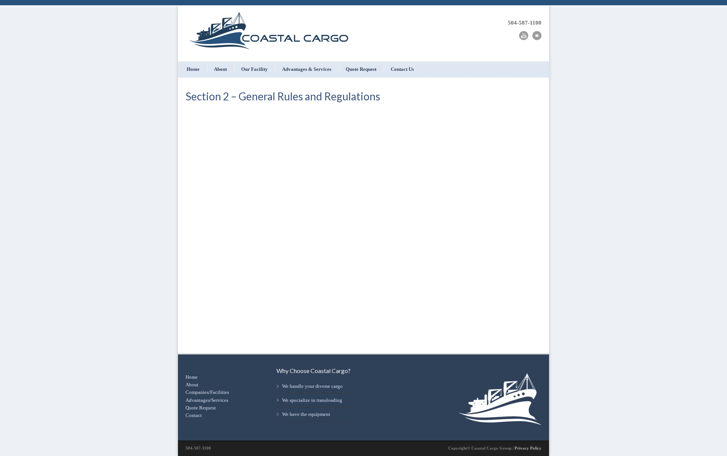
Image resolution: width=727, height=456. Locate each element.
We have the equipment (306, 414)
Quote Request (361, 69)
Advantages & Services (306, 69)
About (220, 69)
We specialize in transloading (312, 400)
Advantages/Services (207, 400)
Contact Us (402, 69)
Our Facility (254, 69)
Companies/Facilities (207, 392)
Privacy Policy (528, 448)
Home (193, 69)
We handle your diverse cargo (312, 386)
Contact (194, 415)
